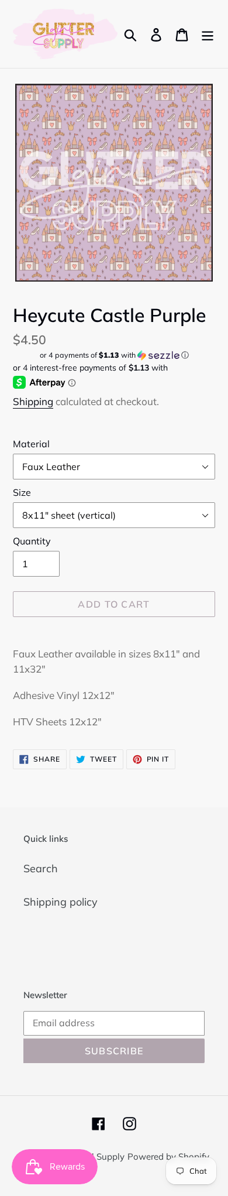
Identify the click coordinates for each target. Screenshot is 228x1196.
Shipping (33, 401)
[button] (114, 355)
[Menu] (207, 33)
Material (31, 444)
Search (40, 868)
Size (22, 492)
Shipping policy (60, 902)
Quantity (32, 541)
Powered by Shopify (168, 1156)
